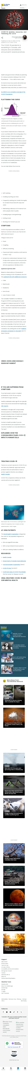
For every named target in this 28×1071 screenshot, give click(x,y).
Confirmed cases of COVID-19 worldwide (14, 572)
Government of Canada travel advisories (14, 561)
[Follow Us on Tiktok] (14, 1012)
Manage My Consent (6, 971)
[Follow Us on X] (21, 1012)
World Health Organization (11, 534)
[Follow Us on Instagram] (7, 1012)
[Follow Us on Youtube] (10, 1012)
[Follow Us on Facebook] (3, 1012)
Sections (22, 8)
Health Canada (5, 474)
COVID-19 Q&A (7, 568)
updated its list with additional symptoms (15, 277)
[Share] (2, 38)
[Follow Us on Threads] (17, 1012)
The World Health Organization (11, 564)
